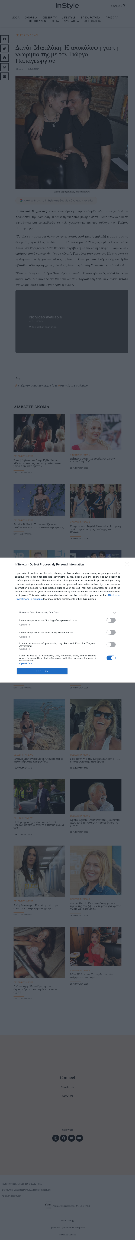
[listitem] (67, 612)
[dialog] (67, 620)
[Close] (128, 564)
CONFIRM (42, 671)
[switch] (111, 620)
